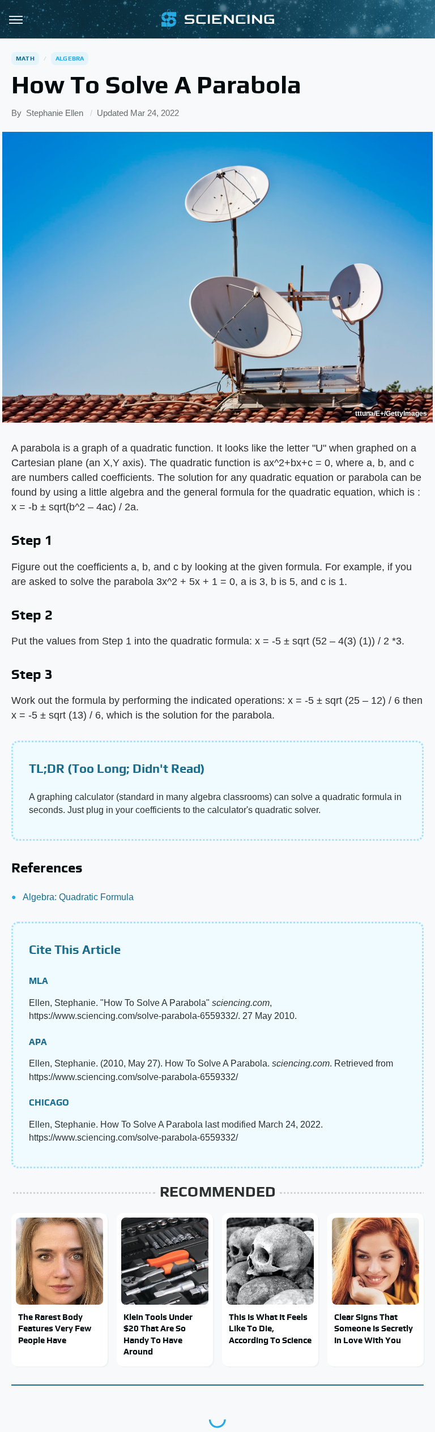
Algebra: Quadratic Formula (78, 897)
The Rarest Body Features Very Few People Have (54, 1328)
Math (25, 58)
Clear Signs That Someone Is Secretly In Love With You (373, 1328)
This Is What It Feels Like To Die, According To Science (270, 1328)
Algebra (70, 58)
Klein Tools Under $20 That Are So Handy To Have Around (158, 1334)
